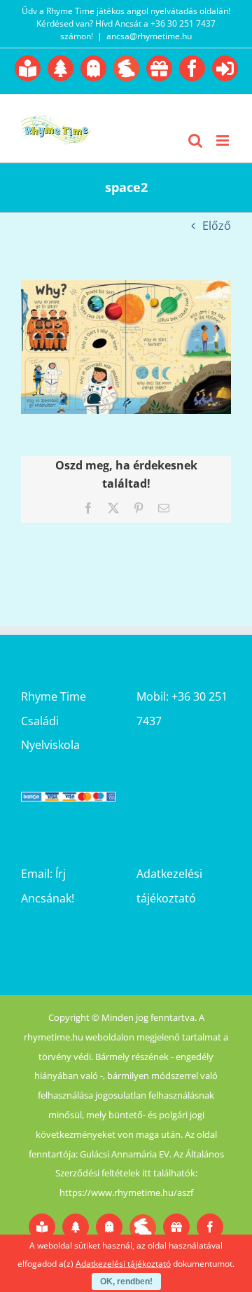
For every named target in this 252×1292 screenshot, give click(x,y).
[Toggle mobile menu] (223, 140)
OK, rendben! (126, 1281)
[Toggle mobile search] (195, 140)
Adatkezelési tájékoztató (123, 1264)
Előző (216, 225)
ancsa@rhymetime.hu (149, 36)
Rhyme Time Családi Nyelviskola (53, 720)
